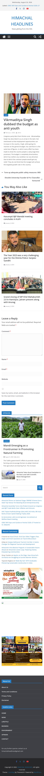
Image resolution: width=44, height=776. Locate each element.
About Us (5, 687)
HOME (4, 713)
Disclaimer (5, 700)
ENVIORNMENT (7, 730)
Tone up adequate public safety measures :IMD (22, 172)
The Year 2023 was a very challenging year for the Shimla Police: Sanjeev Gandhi (21, 258)
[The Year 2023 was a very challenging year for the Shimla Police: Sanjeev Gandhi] (22, 232)
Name (5, 359)
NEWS (6, 115)
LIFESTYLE (5, 722)
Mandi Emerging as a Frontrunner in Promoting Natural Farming (18, 449)
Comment (6, 331)
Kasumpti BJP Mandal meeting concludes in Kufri (18, 217)
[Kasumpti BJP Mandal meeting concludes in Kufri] (22, 193)
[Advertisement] (22, 62)
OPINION (6, 441)
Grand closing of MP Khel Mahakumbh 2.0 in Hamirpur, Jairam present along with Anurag (22, 299)
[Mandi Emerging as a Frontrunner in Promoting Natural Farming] (22, 427)
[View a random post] (39, 36)
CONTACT (5, 739)
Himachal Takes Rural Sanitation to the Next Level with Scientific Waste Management (29, 474)
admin (19, 133)
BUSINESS (5, 726)
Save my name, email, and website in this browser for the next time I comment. (21, 394)
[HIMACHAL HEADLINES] (4, 36)
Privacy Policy (6, 696)
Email (4, 369)
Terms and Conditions (9, 692)
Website (5, 379)
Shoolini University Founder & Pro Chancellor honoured (22, 179)
